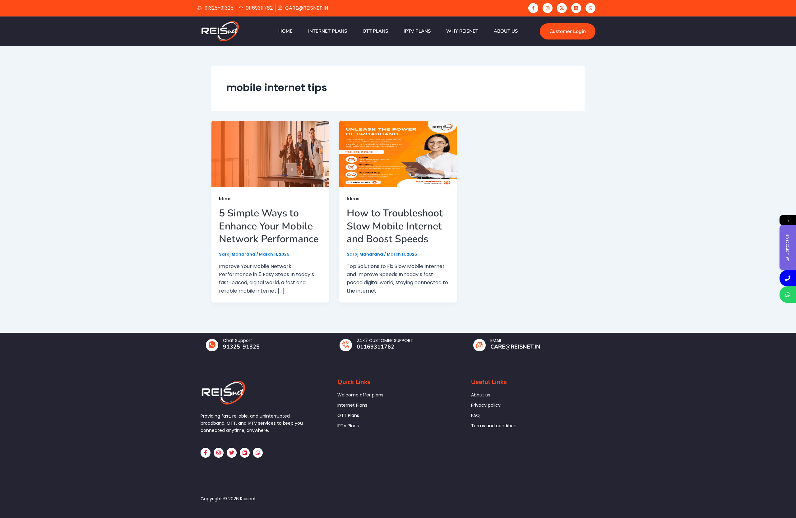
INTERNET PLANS (327, 31)
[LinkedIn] (576, 8)
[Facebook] (533, 8)
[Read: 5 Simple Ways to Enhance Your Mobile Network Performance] (270, 153)
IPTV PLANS (417, 31)
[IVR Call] (788, 278)
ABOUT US (506, 31)
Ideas (225, 199)
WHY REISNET (462, 31)
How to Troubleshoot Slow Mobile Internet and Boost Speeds (395, 226)
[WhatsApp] (590, 8)
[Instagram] (548, 8)
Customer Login (567, 31)
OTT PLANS (375, 31)
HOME (285, 31)
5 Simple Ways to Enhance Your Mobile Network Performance (269, 226)
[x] (562, 8)
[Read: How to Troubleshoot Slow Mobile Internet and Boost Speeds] (398, 153)
